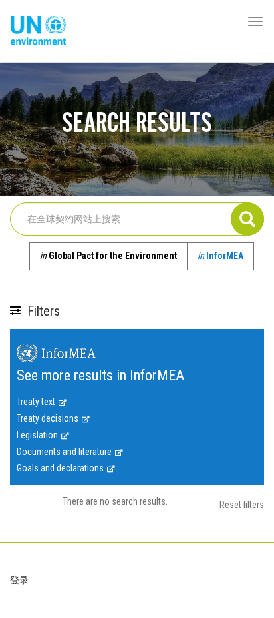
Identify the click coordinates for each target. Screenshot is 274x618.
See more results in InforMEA (100, 376)
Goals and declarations (60, 468)
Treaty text (36, 401)
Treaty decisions (47, 418)
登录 (19, 580)
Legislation (37, 435)
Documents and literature (64, 451)
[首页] (38, 31)
